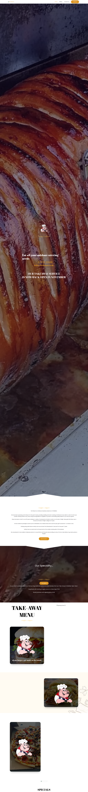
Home (56, 1)
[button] (75, 1)
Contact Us (66, 1)
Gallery (60, 1)
